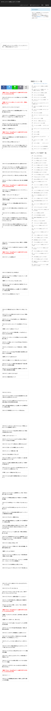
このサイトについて (24, 5)
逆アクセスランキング (34, 5)
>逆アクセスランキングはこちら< (40, 83)
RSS (42, 5)
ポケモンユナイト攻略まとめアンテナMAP (10, 1)
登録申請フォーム (40, 16)
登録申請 (47, 5)
